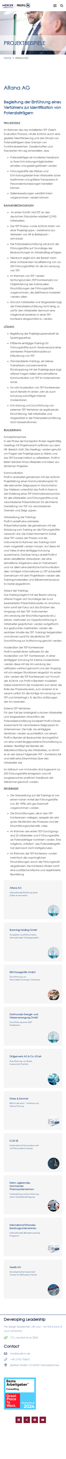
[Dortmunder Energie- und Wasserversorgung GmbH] (53, 1037)
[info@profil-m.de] (7, 1353)
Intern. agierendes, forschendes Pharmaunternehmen (22, 1186)
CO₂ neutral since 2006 (24, 1337)
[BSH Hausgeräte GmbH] (53, 995)
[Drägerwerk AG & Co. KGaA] (53, 1079)
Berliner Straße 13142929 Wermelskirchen (34, 1365)
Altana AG (15, 887)
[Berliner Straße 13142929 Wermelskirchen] (7, 1365)
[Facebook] (35, 1420)
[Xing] (27, 1420)
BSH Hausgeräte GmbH (22, 972)
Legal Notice (22, 1448)
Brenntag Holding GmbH (23, 929)
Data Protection (39, 1448)
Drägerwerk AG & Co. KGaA (25, 1056)
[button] (55, 5)
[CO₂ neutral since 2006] (7, 1337)
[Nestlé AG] (53, 1290)
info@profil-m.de (20, 1353)
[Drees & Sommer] (53, 1121)
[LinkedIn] (19, 1420)
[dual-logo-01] (16, 5)
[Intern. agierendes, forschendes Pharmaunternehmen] (53, 1206)
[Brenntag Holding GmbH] (53, 953)
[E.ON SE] (53, 1163)
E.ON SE (14, 1140)
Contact (8, 1448)
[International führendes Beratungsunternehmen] (53, 1248)
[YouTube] (43, 1420)
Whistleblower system (15, 1453)
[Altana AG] (53, 911)
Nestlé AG (15, 1267)
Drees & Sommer (19, 1098)
